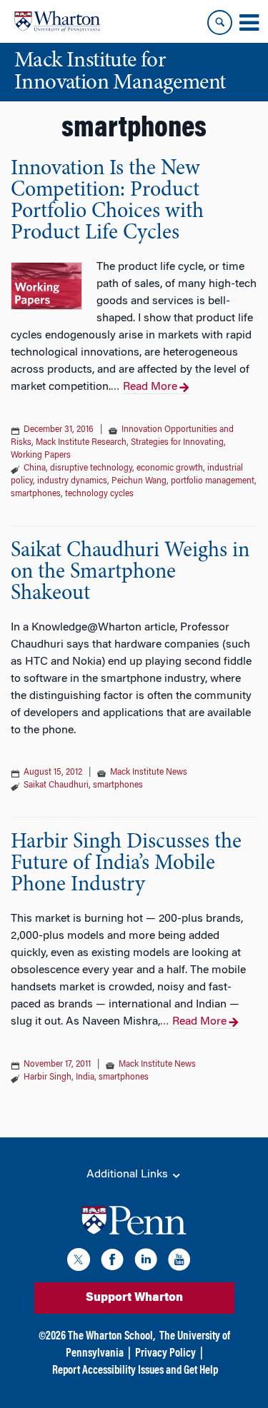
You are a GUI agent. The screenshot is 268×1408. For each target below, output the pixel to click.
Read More (150, 387)
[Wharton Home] (57, 21)
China (35, 468)
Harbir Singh (47, 1077)
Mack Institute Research (81, 442)
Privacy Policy (165, 1353)
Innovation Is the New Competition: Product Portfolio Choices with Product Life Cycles (107, 201)
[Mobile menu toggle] (248, 23)
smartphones (36, 494)
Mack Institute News (148, 772)
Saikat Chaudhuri (56, 785)
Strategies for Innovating (177, 442)
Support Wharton (134, 1298)
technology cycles (99, 494)
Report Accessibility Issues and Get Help (135, 1371)
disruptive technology (91, 468)
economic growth (170, 468)
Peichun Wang (139, 481)
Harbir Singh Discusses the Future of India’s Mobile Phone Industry (126, 864)
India (85, 1077)
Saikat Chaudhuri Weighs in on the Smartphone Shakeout (130, 572)
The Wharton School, (111, 1336)
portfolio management (212, 481)
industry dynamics (72, 481)
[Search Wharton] (219, 22)
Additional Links (128, 1174)
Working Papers (41, 455)
